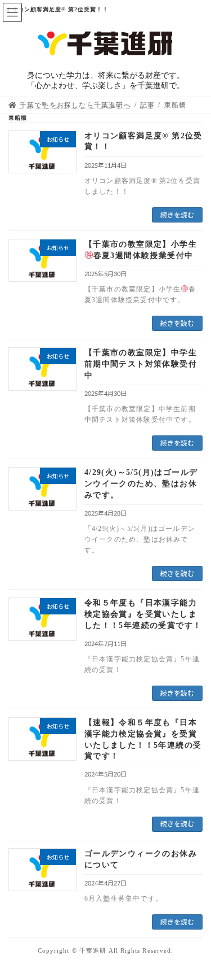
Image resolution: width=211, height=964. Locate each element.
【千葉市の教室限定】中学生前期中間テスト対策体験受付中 (140, 363)
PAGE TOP (194, 923)
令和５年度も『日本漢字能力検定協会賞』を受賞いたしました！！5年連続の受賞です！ (143, 614)
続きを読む (177, 215)
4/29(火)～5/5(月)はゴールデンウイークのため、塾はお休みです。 (141, 483)
